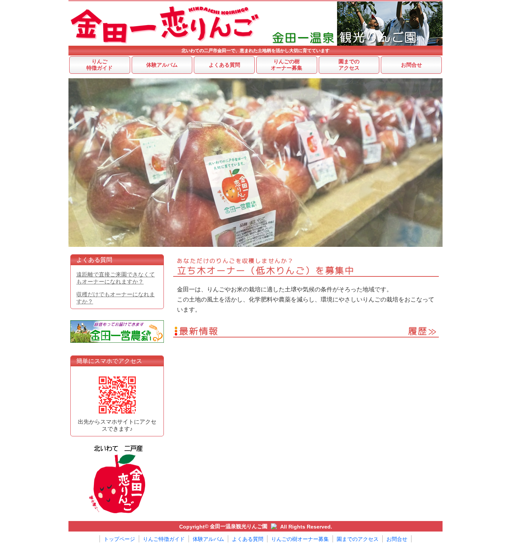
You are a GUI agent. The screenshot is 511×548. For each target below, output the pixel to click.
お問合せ (411, 65)
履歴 (418, 331)
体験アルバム (162, 65)
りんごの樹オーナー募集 (286, 64)
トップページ (119, 539)
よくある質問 (224, 65)
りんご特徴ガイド (99, 64)
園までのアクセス (349, 64)
